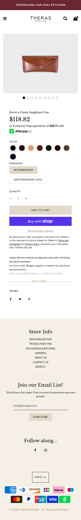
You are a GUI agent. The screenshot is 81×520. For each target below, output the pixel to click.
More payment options (40, 230)
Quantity (15, 191)
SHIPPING (40, 353)
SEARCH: (40, 366)
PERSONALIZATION (40, 339)
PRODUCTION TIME (40, 343)
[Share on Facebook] (10, 299)
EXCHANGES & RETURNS (40, 348)
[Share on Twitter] (20, 299)
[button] (24, 98)
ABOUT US (41, 357)
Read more (39, 281)
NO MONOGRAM (23, 170)
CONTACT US (40, 362)
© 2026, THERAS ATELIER (24, 509)
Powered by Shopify (57, 509)
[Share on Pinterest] (29, 299)
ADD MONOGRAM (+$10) (28, 179)
